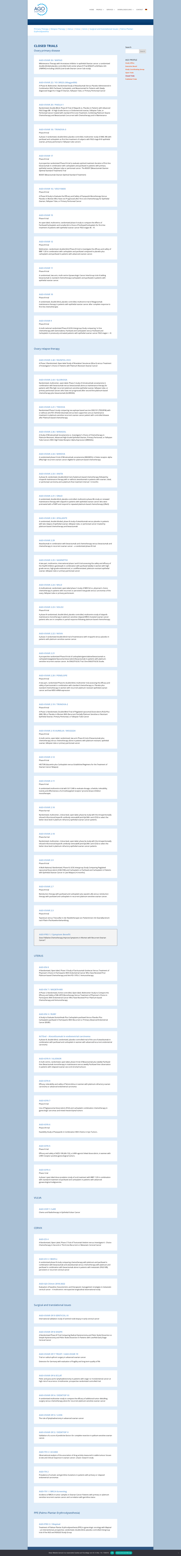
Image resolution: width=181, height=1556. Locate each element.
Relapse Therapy (58, 29)
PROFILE (99, 10)
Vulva (77, 29)
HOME (91, 10)
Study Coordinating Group (134, 69)
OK (112, 1553)
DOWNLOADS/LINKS (125, 10)
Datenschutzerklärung (123, 1553)
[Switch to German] (146, 9)
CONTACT (139, 10)
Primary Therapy (41, 29)
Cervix (84, 29)
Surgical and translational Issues (104, 29)
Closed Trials (129, 76)
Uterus (70, 29)
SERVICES (110, 10)
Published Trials (131, 79)
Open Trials (129, 73)
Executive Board (131, 66)
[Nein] (178, 1553)
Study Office (129, 63)
